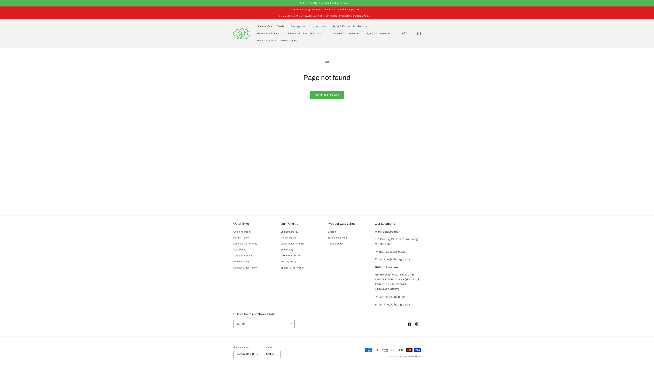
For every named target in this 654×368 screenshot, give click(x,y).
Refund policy (336, 243)
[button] (282, 26)
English (270, 354)
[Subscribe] (290, 324)
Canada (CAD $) (245, 354)
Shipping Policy (242, 232)
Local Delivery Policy (245, 243)
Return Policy (241, 237)
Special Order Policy (245, 267)
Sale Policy (239, 249)
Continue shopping (327, 94)
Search (332, 232)
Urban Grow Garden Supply (409, 356)
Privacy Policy (241, 261)
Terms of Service (243, 255)
